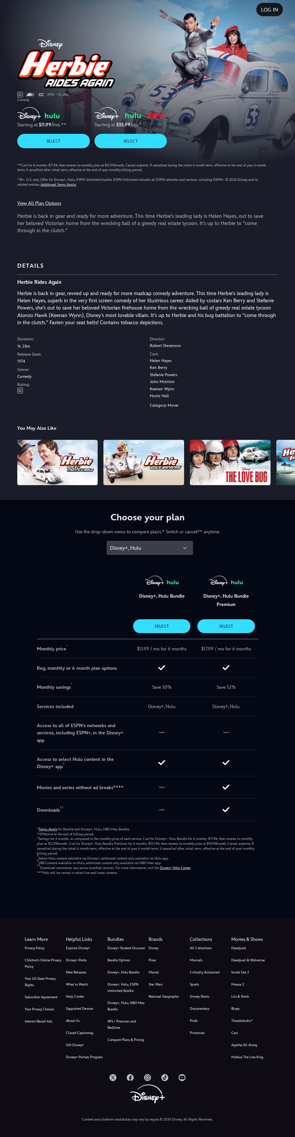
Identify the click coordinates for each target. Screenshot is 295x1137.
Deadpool (238, 948)
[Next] (285, 461)
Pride (194, 1021)
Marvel (154, 972)
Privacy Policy (34, 948)
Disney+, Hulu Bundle (123, 972)
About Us (73, 1021)
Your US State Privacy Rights (40, 982)
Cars (234, 1033)
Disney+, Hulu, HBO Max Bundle (126, 1006)
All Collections (201, 948)
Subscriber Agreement (41, 997)
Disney (153, 948)
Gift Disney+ (75, 1045)
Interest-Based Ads (38, 1021)
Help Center (75, 997)
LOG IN (269, 10)
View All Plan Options (39, 203)
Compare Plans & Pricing (125, 1040)
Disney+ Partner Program (84, 1057)
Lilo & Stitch (240, 997)
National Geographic (164, 997)
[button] (85, 939)
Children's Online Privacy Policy (43, 963)
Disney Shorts (199, 997)
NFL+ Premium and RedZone (121, 1024)
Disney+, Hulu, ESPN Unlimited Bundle (122, 987)
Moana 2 (237, 984)
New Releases (76, 972)
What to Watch (77, 984)
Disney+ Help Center (175, 868)
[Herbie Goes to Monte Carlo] (57, 462)
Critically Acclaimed (205, 972)
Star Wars (156, 984)
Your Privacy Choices (39, 1009)
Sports (194, 984)
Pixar (152, 960)
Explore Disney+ (78, 948)
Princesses (197, 1033)
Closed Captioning (79, 1033)
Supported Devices (79, 1009)
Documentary (199, 1009)
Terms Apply (48, 829)
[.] (112, 1077)
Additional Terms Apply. (58, 185)
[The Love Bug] (230, 462)
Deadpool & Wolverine (248, 960)
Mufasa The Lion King (247, 1057)
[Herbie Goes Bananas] (143, 462)
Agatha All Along (244, 1045)
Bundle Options (118, 960)
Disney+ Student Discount (126, 948)
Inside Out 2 (240, 972)
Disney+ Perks (76, 960)
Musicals (196, 960)
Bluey (235, 1009)
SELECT (53, 141)
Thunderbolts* (242, 1021)
